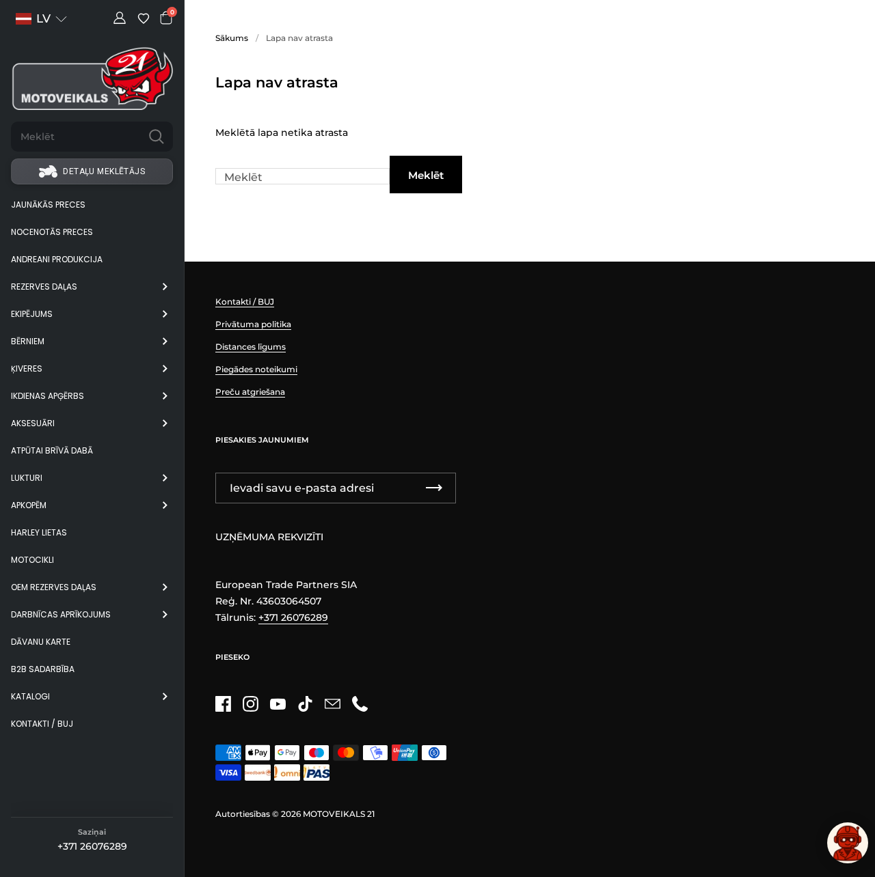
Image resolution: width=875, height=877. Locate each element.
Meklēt (426, 175)
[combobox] (75, 137)
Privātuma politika (253, 324)
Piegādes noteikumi (256, 369)
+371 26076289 (92, 846)
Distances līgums (250, 347)
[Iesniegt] (156, 137)
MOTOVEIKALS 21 (339, 814)
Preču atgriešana (250, 392)
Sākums (231, 38)
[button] (41, 19)
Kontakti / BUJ (244, 301)
